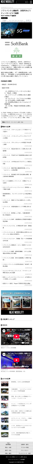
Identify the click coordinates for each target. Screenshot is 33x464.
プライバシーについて (13, 459)
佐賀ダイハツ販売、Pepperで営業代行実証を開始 (17, 284)
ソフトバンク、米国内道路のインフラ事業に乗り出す (17, 208)
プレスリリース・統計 (25, 453)
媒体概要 (8, 444)
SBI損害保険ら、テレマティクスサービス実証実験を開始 (17, 195)
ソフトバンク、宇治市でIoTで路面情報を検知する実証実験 (17, 157)
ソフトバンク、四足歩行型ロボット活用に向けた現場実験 (17, 150)
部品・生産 (8, 447)
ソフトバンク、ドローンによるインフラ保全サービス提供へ (17, 131)
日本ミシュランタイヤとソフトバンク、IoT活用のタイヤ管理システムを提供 (17, 278)
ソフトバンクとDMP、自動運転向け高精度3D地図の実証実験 (17, 221)
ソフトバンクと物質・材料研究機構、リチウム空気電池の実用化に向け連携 (17, 253)
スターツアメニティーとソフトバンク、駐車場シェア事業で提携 (17, 189)
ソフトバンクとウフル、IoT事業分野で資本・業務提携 (17, 227)
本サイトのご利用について (12, 457)
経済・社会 (20, 122)
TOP (8, 443)
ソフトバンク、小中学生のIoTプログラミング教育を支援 (17, 163)
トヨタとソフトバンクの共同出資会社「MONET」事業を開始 (17, 266)
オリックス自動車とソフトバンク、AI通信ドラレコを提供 (17, 182)
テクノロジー (14, 122)
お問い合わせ (23, 457)
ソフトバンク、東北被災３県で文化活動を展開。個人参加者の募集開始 (17, 176)
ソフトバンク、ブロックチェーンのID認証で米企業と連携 (17, 144)
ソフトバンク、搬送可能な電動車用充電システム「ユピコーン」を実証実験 (17, 169)
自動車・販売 (24, 444)
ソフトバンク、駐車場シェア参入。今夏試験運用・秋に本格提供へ (17, 214)
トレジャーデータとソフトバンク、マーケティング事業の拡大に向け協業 (17, 272)
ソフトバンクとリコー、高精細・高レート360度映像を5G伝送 (17, 240)
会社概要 (22, 459)
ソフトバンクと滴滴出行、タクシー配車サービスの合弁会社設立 (17, 246)
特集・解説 (8, 453)
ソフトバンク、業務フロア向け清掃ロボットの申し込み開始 (17, 201)
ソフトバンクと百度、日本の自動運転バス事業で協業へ (17, 259)
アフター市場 (24, 447)
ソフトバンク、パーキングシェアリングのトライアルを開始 (17, 137)
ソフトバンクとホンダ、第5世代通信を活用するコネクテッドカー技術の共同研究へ (17, 233)
